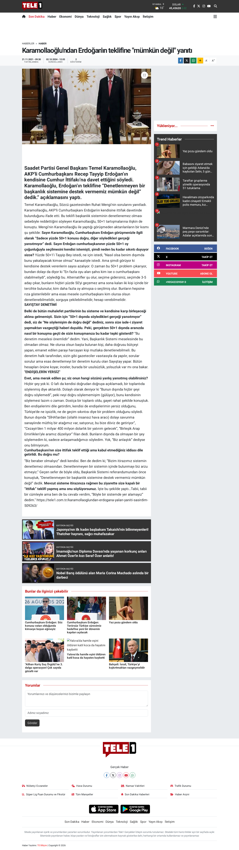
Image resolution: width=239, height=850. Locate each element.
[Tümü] (212, 125)
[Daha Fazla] (200, 60)
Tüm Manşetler (84, 794)
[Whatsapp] (132, 775)
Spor (118, 16)
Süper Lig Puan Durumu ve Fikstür (45, 794)
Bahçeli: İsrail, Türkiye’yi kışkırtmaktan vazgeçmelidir (127, 666)
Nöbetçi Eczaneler (37, 785)
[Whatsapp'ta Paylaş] (193, 60)
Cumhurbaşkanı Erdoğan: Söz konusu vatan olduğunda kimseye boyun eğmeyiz (43, 626)
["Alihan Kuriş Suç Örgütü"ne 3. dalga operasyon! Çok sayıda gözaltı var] (44, 650)
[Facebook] (107, 775)
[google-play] (135, 809)
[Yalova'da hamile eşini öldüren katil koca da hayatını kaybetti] (86, 645)
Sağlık (107, 16)
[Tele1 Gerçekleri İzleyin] (32, 6)
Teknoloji (93, 16)
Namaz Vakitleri (135, 785)
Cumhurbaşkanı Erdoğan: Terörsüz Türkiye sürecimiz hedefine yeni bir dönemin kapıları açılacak (84, 627)
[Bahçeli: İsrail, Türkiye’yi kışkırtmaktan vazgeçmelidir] (128, 650)
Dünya (79, 16)
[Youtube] (126, 775)
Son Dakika (37, 16)
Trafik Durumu (183, 785)
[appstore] (103, 809)
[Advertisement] (185, 93)
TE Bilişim (42, 845)
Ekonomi (65, 16)
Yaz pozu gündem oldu (123, 622)
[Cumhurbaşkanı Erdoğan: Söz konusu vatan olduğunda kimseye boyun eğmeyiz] (44, 608)
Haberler (28, 43)
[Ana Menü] (215, 16)
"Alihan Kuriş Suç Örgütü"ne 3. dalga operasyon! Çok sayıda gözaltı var (44, 668)
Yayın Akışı (132, 16)
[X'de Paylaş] (187, 60)
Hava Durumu (84, 785)
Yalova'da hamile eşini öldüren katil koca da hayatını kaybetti (86, 656)
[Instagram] (119, 775)
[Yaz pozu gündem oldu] (128, 608)
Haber (52, 16)
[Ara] (215, 6)
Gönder (32, 723)
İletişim (148, 16)
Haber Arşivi (182, 794)
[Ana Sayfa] (24, 16)
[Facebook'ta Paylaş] (180, 60)
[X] (113, 775)
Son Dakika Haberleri (137, 794)
